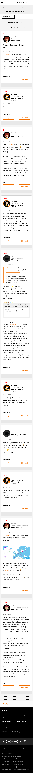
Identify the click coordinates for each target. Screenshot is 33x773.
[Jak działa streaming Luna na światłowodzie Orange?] (24, 22)
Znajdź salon (20, 713)
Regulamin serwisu (18, 761)
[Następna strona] (27, 27)
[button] (29, 35)
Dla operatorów (5, 724)
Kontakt (18, 726)
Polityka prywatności (18, 764)
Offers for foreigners (6, 769)
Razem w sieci (5, 750)
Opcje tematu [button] (7, 16)
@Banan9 (13, 324)
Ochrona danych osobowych (8, 767)
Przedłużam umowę (6, 715)
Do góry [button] (5, 704)
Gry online (24, 8)
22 (24, 27)
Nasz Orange (7, 8)
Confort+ (19, 756)
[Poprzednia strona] (5, 27)
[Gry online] (13, 22)
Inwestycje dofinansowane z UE (21, 769)
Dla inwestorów (5, 726)
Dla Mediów (4, 728)
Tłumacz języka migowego (8, 756)
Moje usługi (16, 8)
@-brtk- (11, 144)
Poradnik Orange (6, 758)
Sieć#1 (12, 748)
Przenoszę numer (6, 713)
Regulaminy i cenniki (7, 717)
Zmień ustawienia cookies (17, 750)
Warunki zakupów (6, 764)
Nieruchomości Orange (23, 767)
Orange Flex (5, 748)
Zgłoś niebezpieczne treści (8, 753)
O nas (18, 724)
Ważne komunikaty (6, 761)
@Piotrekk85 (7, 54)
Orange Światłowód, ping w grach (14, 46)
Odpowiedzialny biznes (21, 748)
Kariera (18, 728)
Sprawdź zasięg (21, 715)
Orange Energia (16, 758)
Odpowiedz (24, 79)
